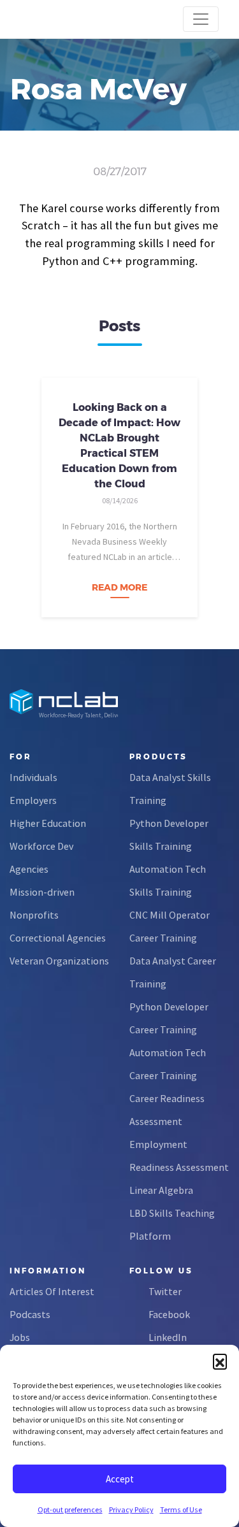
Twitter (165, 1291)
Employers (33, 800)
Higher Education (48, 823)
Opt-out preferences (70, 1509)
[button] (220, 1360)
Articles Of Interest (52, 1291)
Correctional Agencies (58, 937)
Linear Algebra (161, 1190)
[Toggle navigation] (201, 19)
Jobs (20, 1337)
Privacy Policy (131, 1509)
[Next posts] (216, 494)
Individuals (33, 777)
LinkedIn (167, 1337)
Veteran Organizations (59, 960)
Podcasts (30, 1314)
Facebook (169, 1314)
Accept (120, 1479)
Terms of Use (181, 1509)
